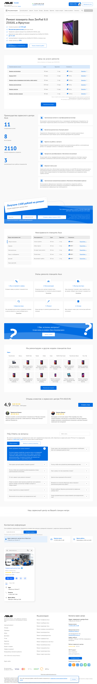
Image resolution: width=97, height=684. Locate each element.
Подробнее (48, 293)
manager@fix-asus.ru (74, 635)
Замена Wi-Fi (12, 76)
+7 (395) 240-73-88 (38, 3)
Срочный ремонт (24, 10)
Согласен (74, 679)
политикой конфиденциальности (26, 220)
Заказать (83, 71)
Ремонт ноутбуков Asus (43, 623)
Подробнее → (83, 241)
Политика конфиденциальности (48, 674)
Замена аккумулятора (15, 84)
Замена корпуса (13, 89)
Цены (30, 10)
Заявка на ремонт (68, 10)
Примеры (6, 630)
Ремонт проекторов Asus (43, 651)
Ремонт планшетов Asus (43, 648)
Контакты (76, 10)
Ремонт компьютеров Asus (44, 635)
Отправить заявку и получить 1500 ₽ (52, 217)
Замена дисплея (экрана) (16, 94)
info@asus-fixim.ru (74, 631)
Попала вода (37, 254)
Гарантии (52, 10)
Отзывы (41, 10)
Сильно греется (38, 241)
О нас (35, 10)
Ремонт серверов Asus (43, 638)
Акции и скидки (59, 10)
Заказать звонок (48, 334)
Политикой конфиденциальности (36, 534)
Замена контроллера (15, 71)
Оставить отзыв (85, 405)
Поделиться (70, 664)
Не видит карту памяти (39, 250)
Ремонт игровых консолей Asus (45, 629)
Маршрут (10, 578)
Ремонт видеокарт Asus (43, 626)
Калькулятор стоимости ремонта (13, 651)
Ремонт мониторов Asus (43, 632)
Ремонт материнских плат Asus (45, 641)
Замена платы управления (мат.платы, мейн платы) (23, 80)
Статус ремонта (88, 10)
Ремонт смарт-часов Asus (43, 654)
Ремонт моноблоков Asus (43, 644)
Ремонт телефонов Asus (43, 619)
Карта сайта (7, 661)
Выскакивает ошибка (39, 258)
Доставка (46, 10)
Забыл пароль (37, 246)
